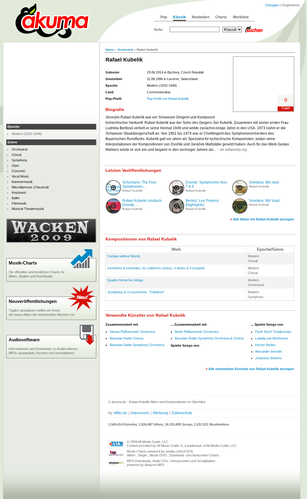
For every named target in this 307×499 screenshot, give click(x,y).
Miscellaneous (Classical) (30, 187)
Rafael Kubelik (132, 190)
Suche (158, 29)
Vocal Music (20, 176)
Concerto (18, 171)
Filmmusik (19, 203)
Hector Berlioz (265, 345)
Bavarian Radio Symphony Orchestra (137, 345)
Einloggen (272, 5)
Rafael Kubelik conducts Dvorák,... (142, 203)
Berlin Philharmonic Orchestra (196, 331)
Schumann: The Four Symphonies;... (139, 184)
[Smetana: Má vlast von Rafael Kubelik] (239, 194)
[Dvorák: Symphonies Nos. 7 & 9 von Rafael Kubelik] (176, 194)
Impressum (140, 413)
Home (110, 49)
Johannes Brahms (268, 358)
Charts (221, 17)
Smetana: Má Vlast (264, 201)
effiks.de (120, 413)
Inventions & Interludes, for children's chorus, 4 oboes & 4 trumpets (156, 268)
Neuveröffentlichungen (33, 301)
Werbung (160, 413)
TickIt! (286, 108)
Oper (15, 165)
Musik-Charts (23, 262)
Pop (163, 17)
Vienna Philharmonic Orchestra (132, 331)
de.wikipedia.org (233, 150)
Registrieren (291, 5)
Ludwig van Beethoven (271, 338)
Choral (16, 155)
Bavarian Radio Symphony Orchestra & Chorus (209, 338)
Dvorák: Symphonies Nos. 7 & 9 (207, 184)
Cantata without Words (123, 256)
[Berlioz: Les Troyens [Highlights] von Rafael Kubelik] (176, 212)
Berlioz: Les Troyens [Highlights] (202, 203)
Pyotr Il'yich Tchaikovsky (273, 331)
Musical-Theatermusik (28, 209)
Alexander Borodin (268, 351)
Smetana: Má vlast (264, 182)
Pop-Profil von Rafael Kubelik (168, 98)
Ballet (15, 198)
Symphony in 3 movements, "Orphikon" (136, 292)
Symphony (19, 160)
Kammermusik (22, 182)
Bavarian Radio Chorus (127, 338)
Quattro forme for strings (125, 280)
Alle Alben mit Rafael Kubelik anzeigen (263, 219)
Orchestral (125, 49)
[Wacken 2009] (51, 241)
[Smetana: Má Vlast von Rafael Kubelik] (239, 212)
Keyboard (19, 192)
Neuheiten (200, 17)
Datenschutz (182, 413)
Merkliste (241, 17)
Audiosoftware (24, 339)
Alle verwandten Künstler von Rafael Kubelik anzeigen (251, 369)
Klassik (179, 17)
